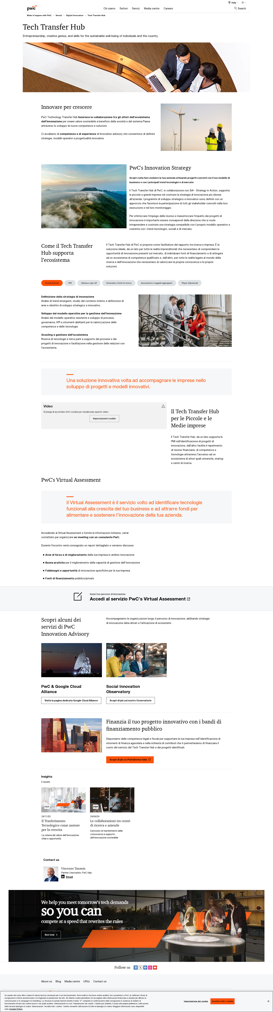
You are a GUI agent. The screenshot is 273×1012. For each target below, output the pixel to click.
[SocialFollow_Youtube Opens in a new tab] (155, 968)
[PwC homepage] (32, 7)
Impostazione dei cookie (196, 1001)
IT (243, 2)
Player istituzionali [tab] (190, 283)
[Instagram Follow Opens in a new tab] (150, 968)
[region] (136, 1001)
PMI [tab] (70, 283)
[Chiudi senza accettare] (268, 1001)
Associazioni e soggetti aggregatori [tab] (156, 283)
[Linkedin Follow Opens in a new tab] (63, 876)
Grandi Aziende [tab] (52, 283)
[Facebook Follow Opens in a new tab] (145, 968)
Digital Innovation (74, 15)
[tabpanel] (136, 322)
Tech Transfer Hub (96, 15)
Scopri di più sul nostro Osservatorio (130, 700)
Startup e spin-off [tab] (89, 283)
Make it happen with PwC (39, 15)
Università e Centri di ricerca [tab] (119, 283)
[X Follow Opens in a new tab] (140, 968)
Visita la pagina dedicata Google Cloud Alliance (71, 700)
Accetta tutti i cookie (222, 1001)
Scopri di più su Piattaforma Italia (128, 759)
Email (69, 877)
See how (50, 934)
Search (242, 8)
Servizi (59, 15)
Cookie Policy (15, 1009)
